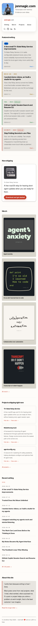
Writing (6, 25)
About (29, 25)
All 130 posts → (7, 567)
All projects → (6, 467)
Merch (14, 25)
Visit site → (7, 420)
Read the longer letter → (9, 608)
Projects (21, 25)
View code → (14, 420)
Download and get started (15, 197)
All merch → (5, 392)
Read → (32, 66)
